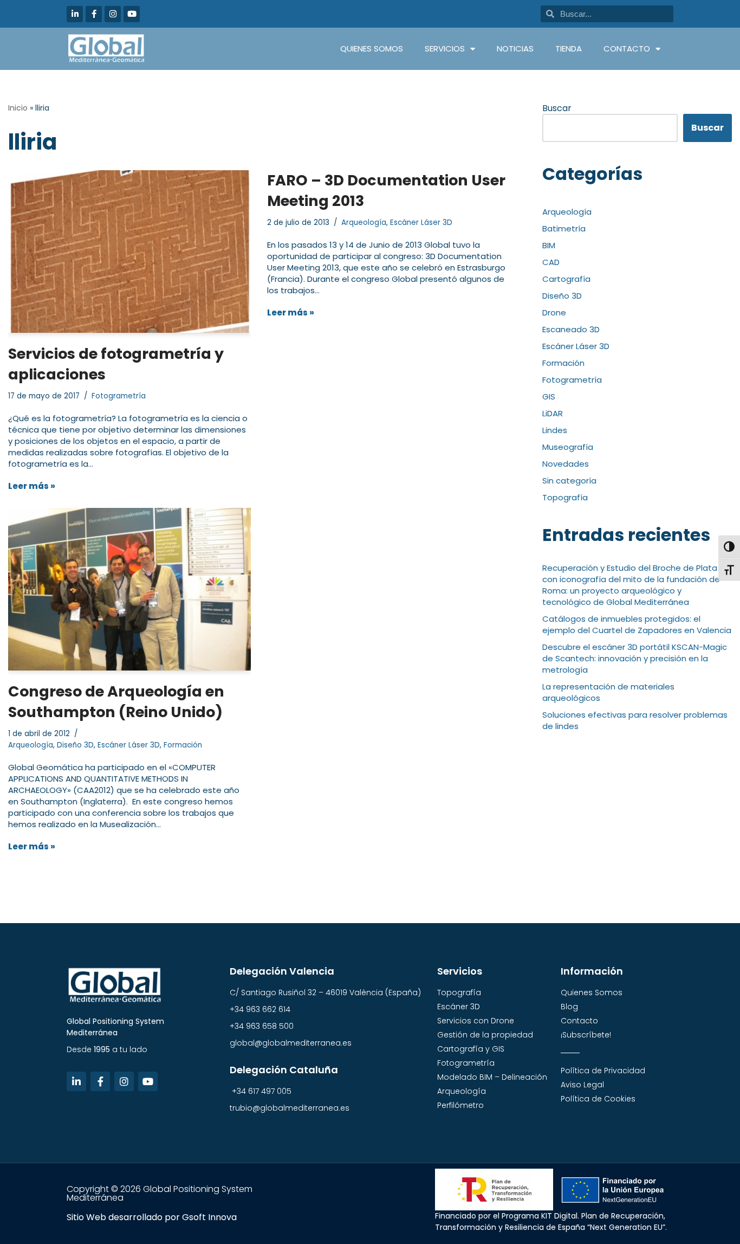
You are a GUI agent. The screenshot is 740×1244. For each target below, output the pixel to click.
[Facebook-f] (94, 14)
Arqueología (363, 222)
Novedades (565, 463)
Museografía (567, 447)
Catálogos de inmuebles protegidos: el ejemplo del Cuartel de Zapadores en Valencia (636, 624)
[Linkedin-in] (75, 14)
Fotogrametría (119, 396)
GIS (548, 396)
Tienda (568, 48)
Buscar (557, 108)
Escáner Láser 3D (421, 222)
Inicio (18, 107)
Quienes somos (371, 48)
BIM (548, 245)
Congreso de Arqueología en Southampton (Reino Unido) (116, 701)
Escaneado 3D (571, 329)
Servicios (445, 48)
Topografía (565, 497)
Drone (554, 312)
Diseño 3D (75, 745)
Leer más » (31, 486)
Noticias (515, 48)
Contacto (626, 48)
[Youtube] (132, 14)
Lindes (554, 430)
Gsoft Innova (209, 1217)
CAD (551, 262)
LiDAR (552, 413)
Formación (183, 745)
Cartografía (566, 279)
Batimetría (564, 228)
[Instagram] (113, 14)
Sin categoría (569, 480)
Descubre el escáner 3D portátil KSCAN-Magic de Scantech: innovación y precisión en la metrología (634, 658)
